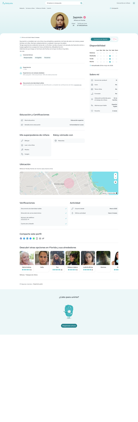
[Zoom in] (115, 174)
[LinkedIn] (27, 238)
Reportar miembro (26, 284)
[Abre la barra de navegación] (133, 3)
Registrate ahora (69, 326)
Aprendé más (77, 85)
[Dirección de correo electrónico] (40, 238)
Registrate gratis (38, 284)
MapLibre (104, 193)
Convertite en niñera (123, 3)
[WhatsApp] (33, 238)
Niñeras (22, 275)
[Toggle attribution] (117, 193)
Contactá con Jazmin (100, 39)
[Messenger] (30, 238)
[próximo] (117, 261)
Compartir (114, 8)
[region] (69, 183)
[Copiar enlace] (43, 238)
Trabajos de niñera (32, 275)
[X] (24, 238)
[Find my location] (115, 182)
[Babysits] (8, 3)
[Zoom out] (115, 177)
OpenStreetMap (111, 193)
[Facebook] (21, 238)
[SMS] (37, 238)
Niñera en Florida (79, 20)
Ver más (22, 51)
